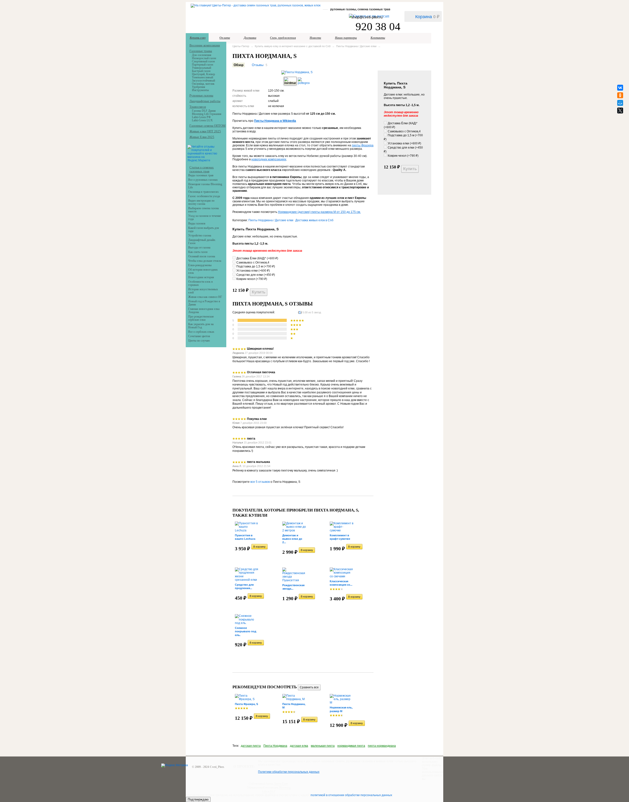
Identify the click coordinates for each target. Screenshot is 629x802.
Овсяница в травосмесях (203, 192)
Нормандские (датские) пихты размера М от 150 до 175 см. (319, 212)
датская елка (299, 745)
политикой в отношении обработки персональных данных (351, 795)
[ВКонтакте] (620, 88)
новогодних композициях (268, 159)
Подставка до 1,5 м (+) (255, 266)
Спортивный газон (203, 61)
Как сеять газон (197, 252)
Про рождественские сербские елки (201, 318)
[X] (620, 110)
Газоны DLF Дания (204, 110)
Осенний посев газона (201, 256)
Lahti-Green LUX (202, 120)
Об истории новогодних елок (203, 271)
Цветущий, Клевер (203, 74)
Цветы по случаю (199, 340)
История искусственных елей (203, 291)
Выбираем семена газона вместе (203, 210)
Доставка (250, 38)
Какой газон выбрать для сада (203, 229)
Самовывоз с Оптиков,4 (404, 131)
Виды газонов (196, 223)
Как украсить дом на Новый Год (201, 325)
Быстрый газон (201, 71)
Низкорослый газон (204, 58)
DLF (272, 791)
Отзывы (257, 65)
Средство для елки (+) (255, 275)
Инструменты (200, 90)
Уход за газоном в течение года (204, 217)
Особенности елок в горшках (200, 283)
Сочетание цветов (199, 336)
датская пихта (251, 745)
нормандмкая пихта (351, 745)
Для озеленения (201, 55)
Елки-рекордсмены (200, 265)
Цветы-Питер (240, 46)
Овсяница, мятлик (203, 83)
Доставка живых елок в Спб (314, 220)
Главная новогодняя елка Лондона (203, 310)
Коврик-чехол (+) (402, 155)
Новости (315, 38)
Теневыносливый (202, 77)
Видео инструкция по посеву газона (201, 202)
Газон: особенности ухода (204, 196)
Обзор (238, 65)
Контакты (378, 38)
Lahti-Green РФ (201, 117)
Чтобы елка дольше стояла (204, 261)
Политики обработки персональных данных (288, 772)
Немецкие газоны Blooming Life (205, 185)
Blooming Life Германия (206, 114)
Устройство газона (199, 235)
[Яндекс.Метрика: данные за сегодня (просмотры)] (174, 765)
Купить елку (198, 38)
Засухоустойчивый (203, 80)
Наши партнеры (346, 38)
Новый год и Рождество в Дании (204, 303)
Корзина (427, 16)
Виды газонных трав (201, 175)
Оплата (224, 38)
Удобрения (198, 87)
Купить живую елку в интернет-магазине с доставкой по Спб (292, 46)
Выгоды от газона (199, 247)
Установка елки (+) (404, 143)
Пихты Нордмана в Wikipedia (275, 121)
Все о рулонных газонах (203, 179)
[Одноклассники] (620, 95)
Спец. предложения (283, 38)
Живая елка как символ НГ (205, 297)
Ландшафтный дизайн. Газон (202, 241)
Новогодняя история (201, 277)
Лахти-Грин (281, 783)
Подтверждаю (198, 799)
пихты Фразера (362, 145)
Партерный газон (202, 64)
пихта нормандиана (382, 745)
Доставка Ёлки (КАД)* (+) (257, 258)
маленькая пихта (323, 745)
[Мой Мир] (620, 103)
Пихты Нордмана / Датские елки (356, 46)
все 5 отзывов (260, 482)
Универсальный (201, 67)
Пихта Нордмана (275, 745)
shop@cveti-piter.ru (367, 17)
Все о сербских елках (201, 331)
